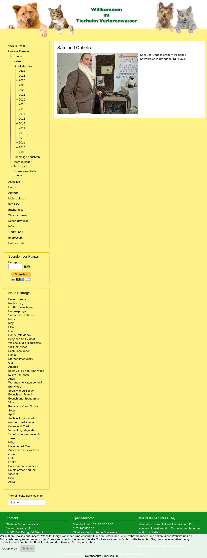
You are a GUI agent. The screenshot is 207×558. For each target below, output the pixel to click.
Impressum (15, 237)
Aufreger (13, 192)
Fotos (12, 187)
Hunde (18, 56)
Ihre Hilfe (14, 204)
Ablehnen (27, 548)
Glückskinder (23, 66)
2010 (22, 147)
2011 (22, 142)
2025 (22, 75)
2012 (22, 137)
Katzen (18, 61)
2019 (22, 104)
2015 (22, 123)
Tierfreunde (15, 231)
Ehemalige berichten (27, 157)
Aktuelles (14, 181)
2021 (22, 94)
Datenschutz (16, 243)
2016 (22, 118)
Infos (11, 226)
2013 (22, 133)
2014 (22, 128)
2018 (22, 109)
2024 (22, 80)
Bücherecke (15, 209)
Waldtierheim (16, 45)
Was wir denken (18, 215)
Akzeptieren (9, 548)
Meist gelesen (17, 198)
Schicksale (20, 166)
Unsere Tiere (17, 51)
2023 (22, 85)
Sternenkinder (23, 161)
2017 (22, 114)
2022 (22, 90)
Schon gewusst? (18, 220)
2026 (22, 70)
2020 (22, 99)
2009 (22, 152)
